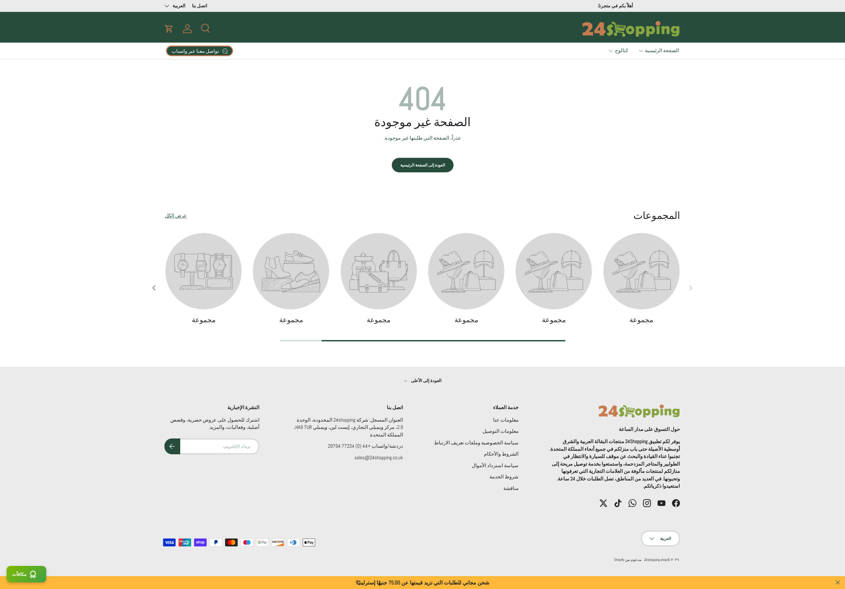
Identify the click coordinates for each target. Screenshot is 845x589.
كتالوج (621, 50)
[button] (169, 28)
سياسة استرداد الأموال (495, 465)
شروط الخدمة (504, 476)
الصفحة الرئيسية (662, 50)
